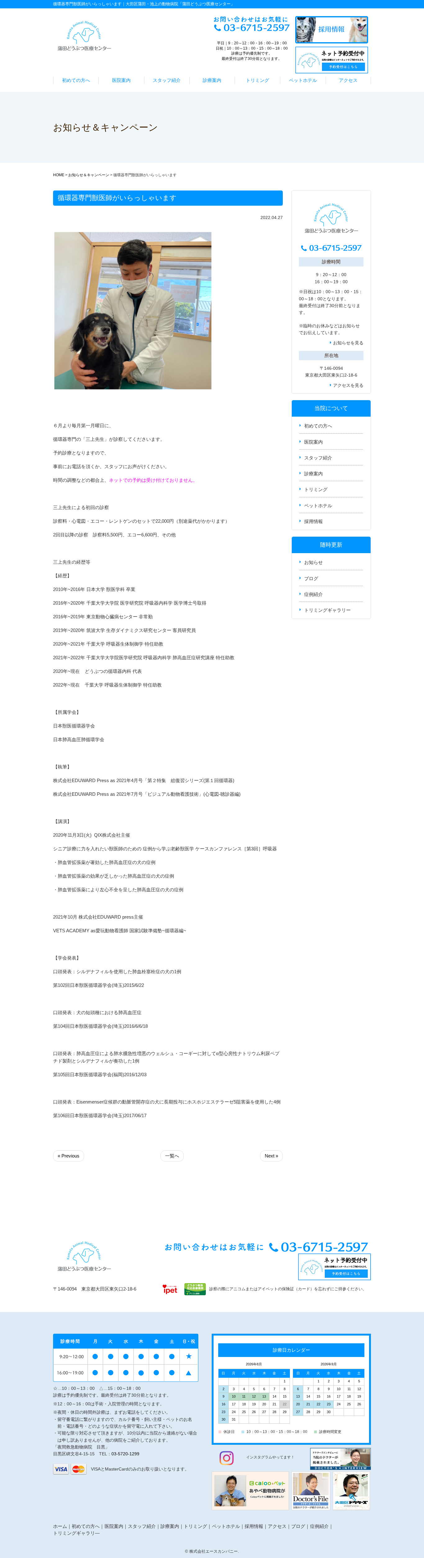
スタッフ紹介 (167, 80)
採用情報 (313, 521)
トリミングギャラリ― (76, 1533)
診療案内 (212, 80)
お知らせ (351, 325)
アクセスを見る (348, 385)
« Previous (68, 1155)
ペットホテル (303, 80)
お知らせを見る (348, 342)
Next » (271, 1155)
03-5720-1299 (125, 1453)
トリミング (257, 80)
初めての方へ (76, 80)
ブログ (311, 578)
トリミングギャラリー (327, 610)
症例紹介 (313, 594)
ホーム (60, 1526)
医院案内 (121, 80)
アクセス (348, 80)
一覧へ (172, 1155)
